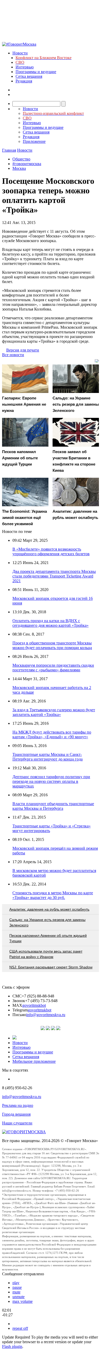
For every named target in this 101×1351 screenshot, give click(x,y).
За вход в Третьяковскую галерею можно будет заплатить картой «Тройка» (53, 712)
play (15, 1282)
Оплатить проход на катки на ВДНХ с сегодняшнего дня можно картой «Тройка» (50, 623)
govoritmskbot (34, 1005)
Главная (9, 150)
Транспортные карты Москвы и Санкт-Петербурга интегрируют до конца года (47, 756)
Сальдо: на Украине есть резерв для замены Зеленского (47, 922)
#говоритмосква (26, 163)
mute (16, 1292)
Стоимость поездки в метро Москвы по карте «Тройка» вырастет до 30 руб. (52, 895)
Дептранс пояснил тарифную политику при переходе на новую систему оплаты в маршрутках (51, 781)
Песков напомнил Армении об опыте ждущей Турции (48, 938)
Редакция (24, 81)
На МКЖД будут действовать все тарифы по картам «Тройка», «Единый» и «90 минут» (51, 734)
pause (17, 1287)
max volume (22, 1301)
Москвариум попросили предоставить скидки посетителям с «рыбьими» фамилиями (53, 667)
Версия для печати (22, 350)
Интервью (25, 67)
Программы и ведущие (36, 71)
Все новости (13, 355)
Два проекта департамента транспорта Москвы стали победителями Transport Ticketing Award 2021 (54, 576)
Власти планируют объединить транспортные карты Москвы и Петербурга (53, 806)
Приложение (34, 141)
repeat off (20, 1328)
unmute (18, 1296)
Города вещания (16, 1114)
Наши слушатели (17, 1123)
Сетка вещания (29, 76)
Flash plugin (12, 1346)
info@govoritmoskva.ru (45, 1014)
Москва (19, 168)
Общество (21, 159)
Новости (20, 53)
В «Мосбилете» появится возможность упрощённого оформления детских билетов (51, 551)
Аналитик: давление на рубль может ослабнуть (49, 909)
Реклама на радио (17, 1105)
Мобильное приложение (34, 1061)
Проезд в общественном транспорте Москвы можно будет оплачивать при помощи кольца (52, 645)
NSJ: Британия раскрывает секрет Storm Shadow (50, 967)
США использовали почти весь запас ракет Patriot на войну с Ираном (45, 954)
